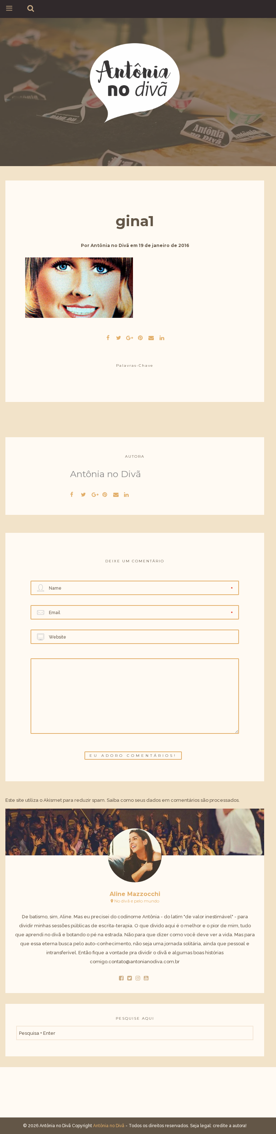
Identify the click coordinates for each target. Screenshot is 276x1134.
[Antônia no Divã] (135, 82)
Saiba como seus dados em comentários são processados (173, 800)
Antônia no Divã (110, 245)
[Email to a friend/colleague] (151, 337)
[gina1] (118, 337)
